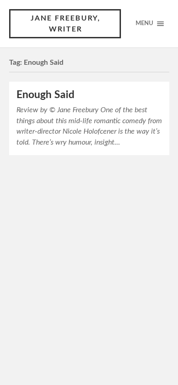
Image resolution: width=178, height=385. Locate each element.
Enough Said (45, 95)
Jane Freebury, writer (65, 24)
